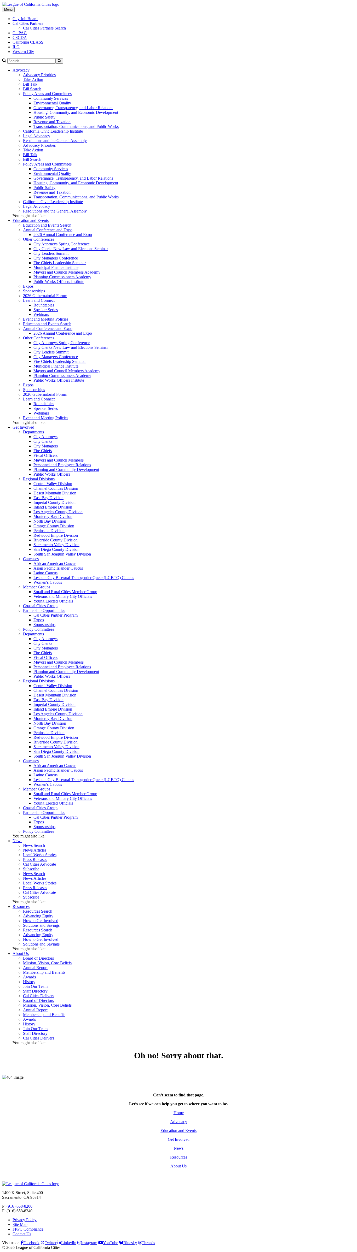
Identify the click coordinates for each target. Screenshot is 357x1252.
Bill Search (32, 89)
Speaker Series (45, 310)
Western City (23, 51)
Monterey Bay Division (52, 516)
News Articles (34, 850)
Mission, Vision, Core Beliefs (47, 963)
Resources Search (37, 911)
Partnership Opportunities (44, 610)
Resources (21, 906)
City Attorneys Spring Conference (61, 244)
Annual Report (35, 967)
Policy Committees (38, 629)
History (29, 981)
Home (179, 1113)
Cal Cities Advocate (39, 864)
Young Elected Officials (53, 601)
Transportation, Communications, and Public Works (76, 126)
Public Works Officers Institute (58, 281)
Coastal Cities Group (40, 606)
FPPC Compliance (28, 1229)
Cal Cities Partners (28, 23)
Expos (28, 286)
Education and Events (31, 220)
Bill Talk (30, 84)
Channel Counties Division (55, 488)
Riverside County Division (55, 540)
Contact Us (22, 1234)
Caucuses (31, 559)
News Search (34, 845)
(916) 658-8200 (19, 1206)
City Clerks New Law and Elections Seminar (70, 248)
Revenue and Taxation (52, 122)
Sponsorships (34, 291)
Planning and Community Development (66, 469)
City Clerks (42, 441)
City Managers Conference (55, 258)
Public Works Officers (51, 474)
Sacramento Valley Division (56, 544)
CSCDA (20, 37)
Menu (8, 9)
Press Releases (35, 859)
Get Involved (23, 427)
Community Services (50, 98)
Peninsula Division (49, 530)
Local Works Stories (39, 855)
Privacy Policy (25, 1220)
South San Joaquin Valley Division (62, 554)
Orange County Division (53, 526)
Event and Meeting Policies (45, 319)
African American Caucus (54, 563)
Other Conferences (38, 239)
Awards (29, 977)
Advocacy (21, 70)
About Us (21, 953)
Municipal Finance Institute (55, 267)
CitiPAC (20, 33)
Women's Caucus (47, 582)
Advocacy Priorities (39, 75)
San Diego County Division (56, 549)
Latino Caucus (45, 573)
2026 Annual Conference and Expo (62, 234)
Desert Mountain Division (54, 493)
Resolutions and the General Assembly (55, 140)
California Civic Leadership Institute (53, 131)
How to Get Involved (40, 920)
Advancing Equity (38, 916)
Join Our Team (35, 986)
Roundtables (43, 305)
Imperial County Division (54, 502)
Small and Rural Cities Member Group (65, 591)
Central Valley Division (52, 483)
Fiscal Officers (45, 455)
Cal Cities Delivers (38, 996)
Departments (33, 432)
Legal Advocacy (36, 136)
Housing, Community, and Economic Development (75, 112)
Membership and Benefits (44, 972)
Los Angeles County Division (58, 512)
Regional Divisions (39, 479)
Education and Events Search (47, 225)
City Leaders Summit (50, 253)
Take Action (33, 79)
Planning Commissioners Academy (62, 277)
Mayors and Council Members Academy (66, 272)
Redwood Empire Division (55, 535)
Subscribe (31, 869)
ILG (16, 47)
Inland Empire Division (52, 507)
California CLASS (28, 42)
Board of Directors (38, 958)
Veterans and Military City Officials (62, 596)
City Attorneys (45, 436)
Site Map (20, 1224)
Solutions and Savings (41, 925)
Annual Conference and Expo (47, 230)
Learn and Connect (39, 300)
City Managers (45, 446)
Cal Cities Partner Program (55, 615)
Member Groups (36, 587)
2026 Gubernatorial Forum (45, 295)
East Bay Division (48, 497)
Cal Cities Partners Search (44, 28)
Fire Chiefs (42, 450)
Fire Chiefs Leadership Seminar (59, 263)
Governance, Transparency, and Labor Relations (73, 107)
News (17, 840)
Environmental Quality (52, 103)
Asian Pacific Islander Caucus (58, 568)
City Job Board (25, 18)
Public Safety (44, 117)
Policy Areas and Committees (47, 93)
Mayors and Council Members (58, 460)
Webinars (41, 314)
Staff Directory (35, 991)
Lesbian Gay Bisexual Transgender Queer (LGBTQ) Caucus (83, 577)
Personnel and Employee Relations (62, 465)
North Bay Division (49, 521)
